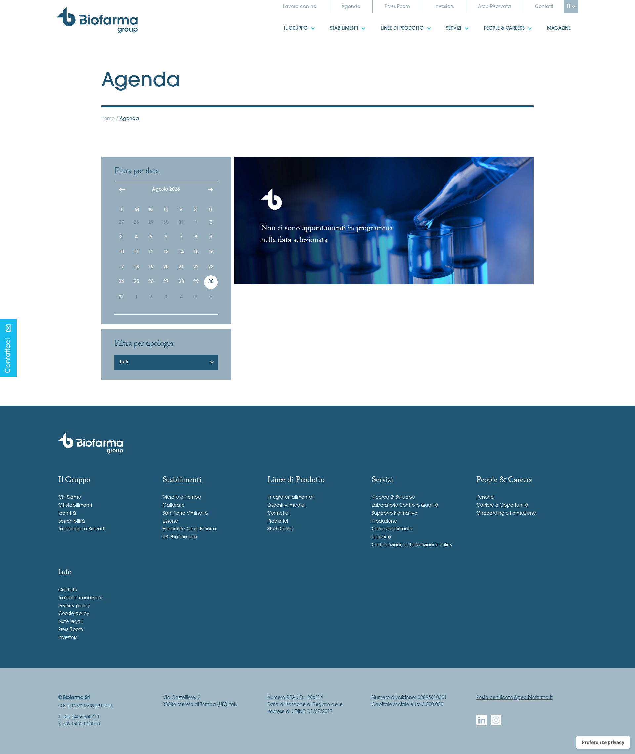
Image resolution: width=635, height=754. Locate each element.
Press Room (397, 6)
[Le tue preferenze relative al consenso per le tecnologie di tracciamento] (603, 742)
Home (108, 118)
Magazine (551, 24)
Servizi (445, 24)
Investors (444, 6)
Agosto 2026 (166, 189)
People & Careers (496, 24)
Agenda (350, 6)
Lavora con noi (300, 6)
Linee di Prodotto (394, 24)
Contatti (544, 6)
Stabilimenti (336, 24)
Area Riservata (494, 6)
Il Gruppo (288, 24)
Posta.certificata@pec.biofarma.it (514, 697)
